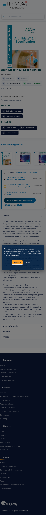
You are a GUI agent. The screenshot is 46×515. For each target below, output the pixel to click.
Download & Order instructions (11, 470)
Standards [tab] (7, 360)
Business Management (8, 369)
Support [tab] (6, 457)
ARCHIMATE (6, 75)
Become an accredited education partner (14, 396)
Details (6, 215)
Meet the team (5, 442)
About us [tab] (7, 426)
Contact (2, 431)
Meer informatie (10, 326)
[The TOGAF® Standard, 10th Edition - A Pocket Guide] (24, 153)
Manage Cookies (37, 268)
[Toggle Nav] (4, 4)
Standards (3, 365)
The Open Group (12, 89)
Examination (4, 415)
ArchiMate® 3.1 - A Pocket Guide (16, 193)
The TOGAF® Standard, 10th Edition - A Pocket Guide (17, 178)
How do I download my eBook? (12, 100)
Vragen (6, 337)
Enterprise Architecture (8, 373)
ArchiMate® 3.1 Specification (26, 173)
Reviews (6, 331)
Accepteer (17, 262)
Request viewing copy (7, 404)
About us (3, 435)
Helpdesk (3, 462)
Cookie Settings (5, 488)
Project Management (7, 380)
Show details (37, 178)
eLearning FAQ (5, 477)
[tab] (23, 216)
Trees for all (4, 450)
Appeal (2, 481)
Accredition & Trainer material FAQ (12, 485)
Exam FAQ (3, 474)
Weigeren (29, 262)
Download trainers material (9, 411)
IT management (5, 376)
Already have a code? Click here (13, 96)
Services (3, 393)
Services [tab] (6, 387)
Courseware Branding (7, 408)
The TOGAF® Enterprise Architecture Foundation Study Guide (19, 186)
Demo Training (5, 400)
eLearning (3, 419)
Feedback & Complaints (8, 466)
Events (2, 439)
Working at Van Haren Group (10, 446)
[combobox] (23, 16)
